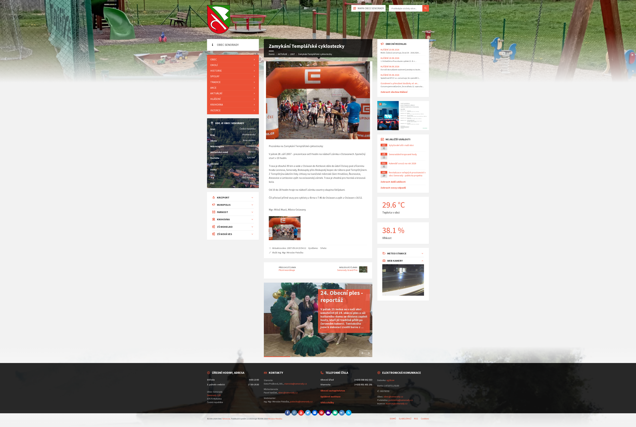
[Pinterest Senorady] (321, 413)
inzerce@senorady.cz (396, 403)
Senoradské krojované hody (403, 154)
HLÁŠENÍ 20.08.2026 (390, 49)
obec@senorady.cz (288, 392)
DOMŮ (393, 418)
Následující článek (348, 267)
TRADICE (215, 82)
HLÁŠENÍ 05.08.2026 (390, 74)
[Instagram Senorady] (294, 413)
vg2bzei (390, 380)
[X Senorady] (308, 413)
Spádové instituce (330, 396)
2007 (292, 54)
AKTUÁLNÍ (282, 54)
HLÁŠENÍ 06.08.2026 (390, 66)
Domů (272, 54)
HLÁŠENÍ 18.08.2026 (390, 58)
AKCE (213, 87)
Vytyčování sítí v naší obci (401, 145)
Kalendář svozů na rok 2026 (402, 163)
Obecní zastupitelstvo (332, 390)
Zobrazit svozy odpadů (393, 187)
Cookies (425, 418)
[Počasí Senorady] (328, 413)
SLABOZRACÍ (405, 418)
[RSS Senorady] (348, 413)
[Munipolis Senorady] (342, 413)
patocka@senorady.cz (301, 401)
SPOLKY (214, 76)
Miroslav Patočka (275, 418)
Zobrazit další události (393, 181)
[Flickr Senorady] (315, 413)
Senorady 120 (214, 395)
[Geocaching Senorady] (335, 413)
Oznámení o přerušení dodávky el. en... (400, 83)
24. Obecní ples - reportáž (341, 296)
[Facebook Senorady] (287, 413)
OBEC (213, 59)
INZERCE (215, 110)
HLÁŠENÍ (215, 99)
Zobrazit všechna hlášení (394, 91)
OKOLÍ (214, 65)
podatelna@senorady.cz (400, 400)
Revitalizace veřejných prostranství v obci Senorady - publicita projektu (407, 174)
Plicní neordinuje (287, 270)
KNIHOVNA (216, 104)
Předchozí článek (287, 267)
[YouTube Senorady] (301, 413)
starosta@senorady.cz (295, 383)
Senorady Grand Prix (347, 270)
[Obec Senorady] (218, 19)
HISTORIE (216, 70)
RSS (416, 418)
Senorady (226, 418)
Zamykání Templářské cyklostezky (315, 54)
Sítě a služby (327, 402)
